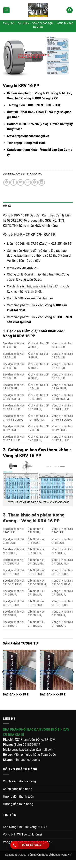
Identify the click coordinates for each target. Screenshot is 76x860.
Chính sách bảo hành (17, 789)
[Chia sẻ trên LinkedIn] (41, 182)
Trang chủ (8, 23)
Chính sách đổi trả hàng (19, 781)
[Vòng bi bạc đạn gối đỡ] (38, 10)
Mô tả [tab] (7, 205)
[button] (6, 10)
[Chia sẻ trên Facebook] (13, 182)
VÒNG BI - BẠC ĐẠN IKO (28, 173)
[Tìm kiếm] (69, 10)
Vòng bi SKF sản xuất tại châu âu (30, 298)
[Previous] (3, 679)
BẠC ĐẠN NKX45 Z (52, 694)
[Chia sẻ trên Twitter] (20, 182)
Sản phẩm (23, 23)
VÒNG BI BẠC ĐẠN (42, 23)
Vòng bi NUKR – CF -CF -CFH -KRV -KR (29, 234)
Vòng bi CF (42, 93)
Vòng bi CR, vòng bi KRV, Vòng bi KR (32, 98)
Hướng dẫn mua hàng (18, 804)
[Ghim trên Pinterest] (34, 182)
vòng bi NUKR (60, 93)
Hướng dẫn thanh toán (18, 796)
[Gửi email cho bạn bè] (27, 182)
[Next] (73, 679)
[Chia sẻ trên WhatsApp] (6, 182)
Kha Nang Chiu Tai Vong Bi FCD (25, 827)
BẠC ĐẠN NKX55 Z (15, 694)
